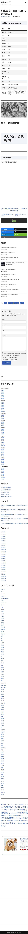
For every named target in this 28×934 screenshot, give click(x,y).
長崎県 (2, 471)
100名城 (2, 589)
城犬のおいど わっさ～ (7, 16)
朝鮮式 (2, 707)
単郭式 (2, 625)
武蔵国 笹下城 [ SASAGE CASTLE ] (8, 269)
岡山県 (2, 452)
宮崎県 (2, 475)
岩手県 (2, 393)
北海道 (2, 390)
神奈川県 (21, 303)
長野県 (2, 416)
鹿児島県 (3, 477)
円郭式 (2, 618)
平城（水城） (4, 683)
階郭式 (2, 776)
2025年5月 (3, 565)
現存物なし (19, 818)
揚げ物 (2, 700)
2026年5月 (3, 538)
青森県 (2, 392)
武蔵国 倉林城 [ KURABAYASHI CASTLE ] (9, 294)
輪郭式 (2, 761)
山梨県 (2, 415)
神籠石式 (3, 732)
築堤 (2, 745)
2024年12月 (3, 576)
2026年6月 (3, 536)
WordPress (18, 932)
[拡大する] (25, 104)
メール (4, 325)
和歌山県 (3, 445)
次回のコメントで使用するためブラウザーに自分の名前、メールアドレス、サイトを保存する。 (14, 354)
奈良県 (2, 444)
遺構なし (20, 823)
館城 (2, 785)
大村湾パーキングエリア (6, 496)
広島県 (2, 454)
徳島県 (2, 459)
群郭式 (2, 752)
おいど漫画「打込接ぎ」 (6, 489)
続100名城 (3, 747)
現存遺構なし (16, 303)
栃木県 (2, 403)
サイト (3, 330)
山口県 (2, 455)
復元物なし (10, 303)
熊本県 (2, 472)
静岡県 (2, 430)
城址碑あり (9, 807)
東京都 (2, 410)
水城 (2, 716)
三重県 (2, 433)
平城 (2, 680)
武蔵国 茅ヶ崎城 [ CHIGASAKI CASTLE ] (9, 257)
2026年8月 (3, 531)
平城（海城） (4, 685)
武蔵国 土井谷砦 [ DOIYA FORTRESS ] (9, 247)
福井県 (2, 425)
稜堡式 (2, 743)
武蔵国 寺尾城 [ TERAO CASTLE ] (8, 252)
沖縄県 (2, 479)
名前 (3, 319)
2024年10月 (3, 580)
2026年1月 (3, 547)
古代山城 (3, 627)
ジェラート (3, 596)
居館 (2, 660)
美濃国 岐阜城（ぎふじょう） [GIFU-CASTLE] (11, 518)
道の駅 (2, 765)
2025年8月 (3, 558)
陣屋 (2, 774)
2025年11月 (3, 551)
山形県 (2, 667)
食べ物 (2, 783)
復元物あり (23, 810)
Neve (8, 932)
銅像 (2, 767)
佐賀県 (2, 469)
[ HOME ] (4, 208)
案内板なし (4, 815)
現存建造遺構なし (8, 818)
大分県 (2, 474)
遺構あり (13, 823)
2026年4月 (3, 540)
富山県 (2, 422)
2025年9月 (3, 556)
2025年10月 (3, 554)
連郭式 (2, 763)
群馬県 (2, 405)
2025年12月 (3, 549)
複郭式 (2, 758)
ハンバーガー (4, 602)
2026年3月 (3, 543)
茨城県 (2, 402)
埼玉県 (2, 406)
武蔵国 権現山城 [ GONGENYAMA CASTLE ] (10, 279)
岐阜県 (2, 429)
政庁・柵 (3, 703)
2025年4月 (3, 567)
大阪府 (2, 440)
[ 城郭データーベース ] (13, 208)
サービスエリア (14, 804)
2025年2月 (3, 571)
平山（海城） (4, 687)
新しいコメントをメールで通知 (10, 357)
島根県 (2, 451)
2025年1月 (3, 574)
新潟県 (2, 418)
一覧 (2, 607)
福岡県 (2, 468)
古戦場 (2, 631)
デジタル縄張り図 (5, 598)
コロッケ (3, 593)
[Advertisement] (14, 880)
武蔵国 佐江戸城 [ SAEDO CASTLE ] (8, 274)
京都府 (2, 439)
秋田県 (2, 396)
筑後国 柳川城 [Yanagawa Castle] (8, 505)
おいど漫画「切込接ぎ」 (6, 487)
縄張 (2, 749)
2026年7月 (3, 534)
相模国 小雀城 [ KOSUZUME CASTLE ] (9, 284)
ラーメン (3, 605)
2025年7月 (3, 560)
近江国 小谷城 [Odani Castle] (7, 523)
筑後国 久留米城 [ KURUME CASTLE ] (9, 509)
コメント (4, 335)
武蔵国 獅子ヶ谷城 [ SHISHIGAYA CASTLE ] (15, 262)
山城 (2, 665)
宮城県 (2, 395)
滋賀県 (2, 437)
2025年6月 (3, 563)
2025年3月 (3, 569)
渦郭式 (2, 718)
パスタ (2, 600)
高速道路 (3, 792)
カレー (2, 591)
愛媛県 (2, 462)
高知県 (2, 464)
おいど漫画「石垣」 (5, 492)
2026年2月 (3, 545)
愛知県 (2, 432)
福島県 (2, 398)
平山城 (5, 303)
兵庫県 (2, 442)
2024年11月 (3, 578)
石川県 (2, 423)
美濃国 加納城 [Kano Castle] (7, 514)
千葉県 (2, 408)
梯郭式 (2, 714)
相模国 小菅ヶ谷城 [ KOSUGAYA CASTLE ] (9, 289)
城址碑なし (18, 807)
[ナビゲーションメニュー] (25, 3)
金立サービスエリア (5, 494)
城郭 (2, 640)
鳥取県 (2, 449)
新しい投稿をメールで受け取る (10, 359)
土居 (2, 636)
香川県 (2, 461)
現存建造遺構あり (18, 815)
